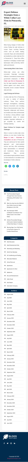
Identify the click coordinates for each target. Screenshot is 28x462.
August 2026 (10, 294)
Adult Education (11, 241)
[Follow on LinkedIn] (14, 443)
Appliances (9, 272)
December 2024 (11, 362)
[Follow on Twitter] (7, 443)
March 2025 (10, 352)
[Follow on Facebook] (4, 443)
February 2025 (10, 355)
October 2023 (10, 409)
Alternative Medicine (12, 258)
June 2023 (9, 423)
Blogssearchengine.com (14, 458)
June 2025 (9, 341)
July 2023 (9, 419)
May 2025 (9, 345)
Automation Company (12, 285)
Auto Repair (10, 282)
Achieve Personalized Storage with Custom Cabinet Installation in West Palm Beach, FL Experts (15, 222)
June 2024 (9, 382)
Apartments (10, 265)
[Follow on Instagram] (11, 443)
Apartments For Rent (12, 269)
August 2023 (10, 416)
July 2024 (9, 379)
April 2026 (9, 308)
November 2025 (11, 325)
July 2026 (9, 297)
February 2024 (10, 396)
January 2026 (10, 318)
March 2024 (10, 392)
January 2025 (10, 358)
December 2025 (11, 321)
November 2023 (11, 406)
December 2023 (11, 403)
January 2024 (10, 399)
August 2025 (10, 335)
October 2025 (10, 328)
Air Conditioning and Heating (14, 255)
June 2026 (9, 301)
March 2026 (10, 311)
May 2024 (9, 386)
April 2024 (9, 389)
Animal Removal (11, 262)
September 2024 (11, 372)
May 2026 (9, 304)
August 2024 (10, 375)
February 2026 (10, 314)
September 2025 (11, 331)
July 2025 (9, 338)
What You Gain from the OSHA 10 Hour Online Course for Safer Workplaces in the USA (15, 205)
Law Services (20, 26)
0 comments (6, 27)
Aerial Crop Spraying (12, 252)
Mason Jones (8, 26)
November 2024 (11, 365)
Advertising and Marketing (13, 248)
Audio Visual (10, 279)
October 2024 (10, 369)
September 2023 (11, 413)
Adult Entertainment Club (13, 245)
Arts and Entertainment (12, 275)
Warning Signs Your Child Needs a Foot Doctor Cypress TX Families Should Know (15, 229)
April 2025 (9, 348)
